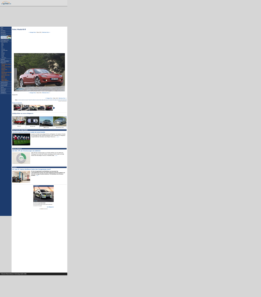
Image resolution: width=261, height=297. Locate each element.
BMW (2, 44)
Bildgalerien (3, 62)
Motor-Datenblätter (5, 61)
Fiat (2, 46)
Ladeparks (3, 59)
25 (66, 100)
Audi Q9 (3, 71)
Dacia (2, 45)
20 (55, 100)
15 (44, 100)
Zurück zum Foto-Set (17, 102)
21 (57, 100)
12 (37, 100)
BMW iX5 (3, 77)
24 (63, 100)
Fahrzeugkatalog (4, 41)
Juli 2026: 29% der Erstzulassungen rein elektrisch (26, 151)
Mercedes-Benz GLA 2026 (6, 72)
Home (2, 27)
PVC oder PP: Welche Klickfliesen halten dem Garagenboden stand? (31, 169)
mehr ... (56, 155)
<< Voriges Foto (32, 32)
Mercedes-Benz (4, 50)
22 (59, 100)
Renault (2, 54)
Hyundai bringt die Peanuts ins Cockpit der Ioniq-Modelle (28, 132)
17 (48, 100)
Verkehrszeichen (4, 82)
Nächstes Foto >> (46, 32)
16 (46, 100)
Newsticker (3, 30)
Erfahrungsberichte (5, 40)
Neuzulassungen (4, 84)
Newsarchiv (3, 32)
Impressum (3, 90)
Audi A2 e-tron (4, 69)
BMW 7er (3, 76)
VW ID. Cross (4, 73)
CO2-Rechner (3, 34)
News (2, 29)
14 (42, 100)
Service (2, 87)
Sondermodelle (4, 85)
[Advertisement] (33, 16)
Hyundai (3, 49)
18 (50, 100)
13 (40, 100)
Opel (2, 51)
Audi (2, 43)
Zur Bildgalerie (50, 207)
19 (53, 100)
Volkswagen (3, 57)
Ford (2, 48)
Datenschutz (3, 89)
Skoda (2, 55)
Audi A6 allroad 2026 (5, 75)
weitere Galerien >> (5, 80)
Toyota (2, 56)
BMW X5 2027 (4, 79)
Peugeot (3, 52)
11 (35, 100)
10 (33, 100)
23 (61, 100)
